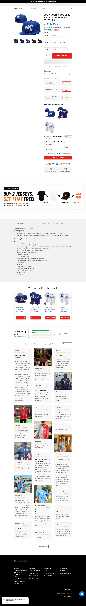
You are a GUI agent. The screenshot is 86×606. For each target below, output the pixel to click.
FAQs (56, 4)
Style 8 (55, 42)
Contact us (62, 4)
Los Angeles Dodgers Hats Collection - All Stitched (20, 308)
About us (32, 568)
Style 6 (62, 39)
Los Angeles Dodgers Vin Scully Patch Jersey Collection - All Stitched (55, 147)
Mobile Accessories (65, 573)
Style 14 (55, 49)
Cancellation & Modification (49, 574)
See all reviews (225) (20, 336)
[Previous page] (15, 25)
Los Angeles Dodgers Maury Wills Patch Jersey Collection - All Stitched (50, 308)
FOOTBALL (33, 8)
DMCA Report (67, 589)
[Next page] (40, 25)
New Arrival (63, 568)
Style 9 (62, 42)
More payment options (58, 67)
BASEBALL (42, 8)
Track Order (69, 4)
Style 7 (47, 42)
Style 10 (47, 46)
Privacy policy (33, 573)
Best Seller (62, 571)
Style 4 (47, 39)
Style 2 (54, 35)
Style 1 (47, 35)
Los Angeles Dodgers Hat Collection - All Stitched (58, 136)
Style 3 (62, 35)
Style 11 (55, 46)
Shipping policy (34, 576)
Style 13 (47, 49)
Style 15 (63, 49)
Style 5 (55, 39)
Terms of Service (34, 571)
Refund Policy (33, 578)
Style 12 (63, 46)
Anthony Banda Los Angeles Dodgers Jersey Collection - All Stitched (55, 142)
